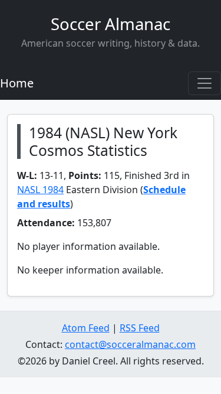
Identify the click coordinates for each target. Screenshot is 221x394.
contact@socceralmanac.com (130, 344)
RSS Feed (140, 327)
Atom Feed (86, 327)
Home (17, 83)
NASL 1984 (40, 189)
